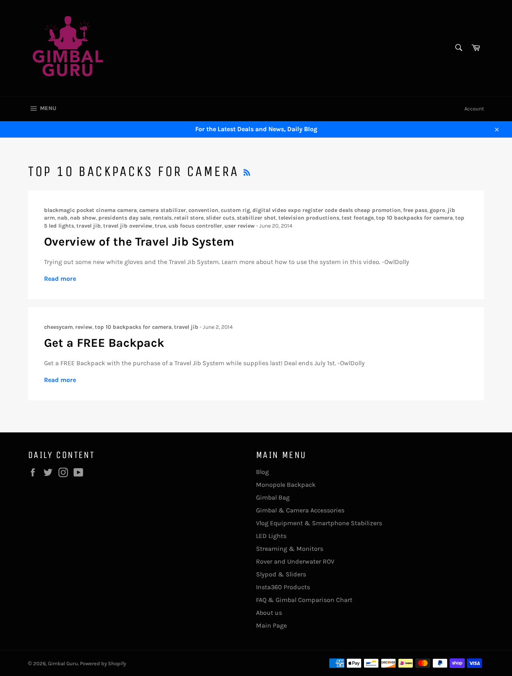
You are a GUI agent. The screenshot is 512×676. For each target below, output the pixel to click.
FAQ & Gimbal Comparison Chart (304, 600)
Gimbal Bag (273, 497)
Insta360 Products (283, 587)
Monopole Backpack (286, 484)
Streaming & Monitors (289, 548)
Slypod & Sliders (281, 574)
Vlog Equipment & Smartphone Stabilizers (319, 523)
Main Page (271, 625)
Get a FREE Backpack (104, 343)
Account (474, 109)
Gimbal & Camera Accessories (300, 510)
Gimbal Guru (63, 663)
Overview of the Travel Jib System (139, 241)
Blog (262, 472)
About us (269, 612)
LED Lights (271, 536)
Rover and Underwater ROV (295, 561)
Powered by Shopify (103, 663)
